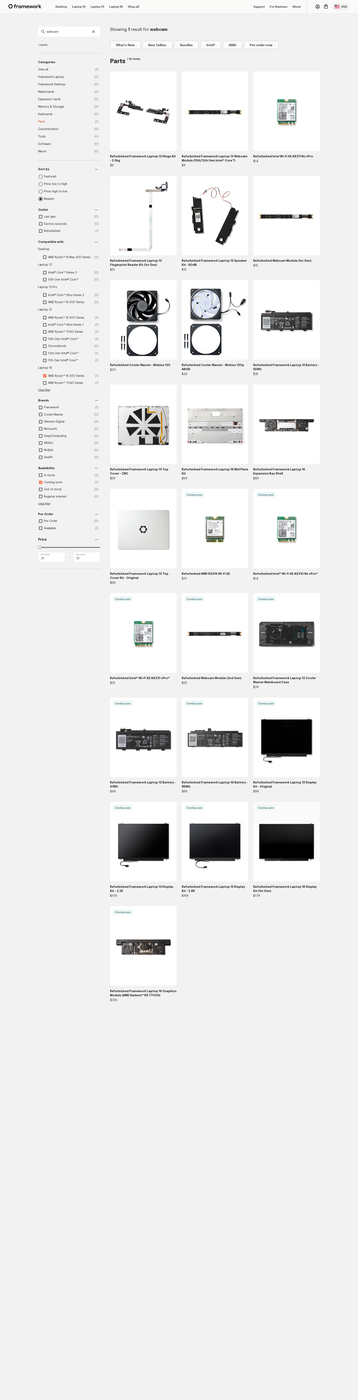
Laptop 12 (79, 6)
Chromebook (57, 346)
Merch (42, 151)
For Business (278, 6)
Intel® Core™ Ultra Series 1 (66, 324)
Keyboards (45, 114)
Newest (49, 199)
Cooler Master (53, 414)
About (296, 6)
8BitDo (48, 443)
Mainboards (46, 91)
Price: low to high (55, 184)
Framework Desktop (51, 84)
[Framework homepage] (24, 6)
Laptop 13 (97, 6)
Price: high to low (55, 191)
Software (44, 144)
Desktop (61, 6)
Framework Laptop (51, 77)
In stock (49, 475)
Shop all (133, 6)
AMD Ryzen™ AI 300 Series (66, 302)
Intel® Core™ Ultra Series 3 (66, 295)
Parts (41, 121)
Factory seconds (55, 224)
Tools (42, 136)
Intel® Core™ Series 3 (62, 272)
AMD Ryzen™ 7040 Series (65, 331)
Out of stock (53, 489)
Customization (48, 129)
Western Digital (54, 421)
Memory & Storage (51, 106)
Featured (50, 176)
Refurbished (52, 231)
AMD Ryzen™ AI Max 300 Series (69, 257)
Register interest (55, 496)
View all (43, 69)
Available (50, 528)
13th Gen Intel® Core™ (63, 279)
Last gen (50, 216)
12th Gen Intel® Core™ (63, 353)
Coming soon (53, 482)
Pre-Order (50, 521)
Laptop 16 (116, 6)
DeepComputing (55, 436)
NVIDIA (48, 450)
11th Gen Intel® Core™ (63, 360)
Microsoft (50, 429)
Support (259, 6)
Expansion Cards (49, 99)
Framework (51, 407)
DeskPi (48, 457)
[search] (69, 32)
